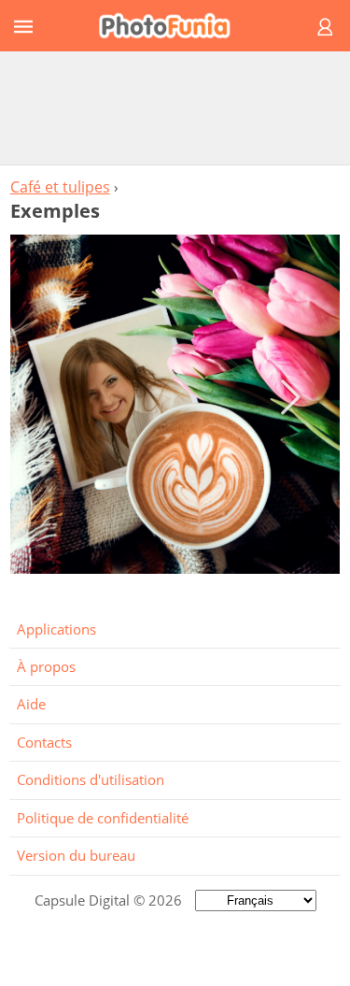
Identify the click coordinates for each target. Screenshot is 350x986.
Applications (56, 629)
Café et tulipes (60, 187)
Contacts (44, 742)
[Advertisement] (175, 107)
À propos (46, 666)
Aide (31, 703)
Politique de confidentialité (103, 817)
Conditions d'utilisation (90, 779)
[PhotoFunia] (172, 25)
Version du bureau (76, 855)
